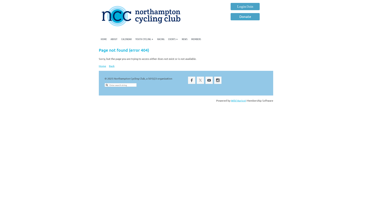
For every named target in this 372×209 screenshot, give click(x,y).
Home (102, 65)
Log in (245, 6)
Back (112, 65)
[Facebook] (191, 80)
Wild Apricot (238, 100)
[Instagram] (217, 80)
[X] (200, 80)
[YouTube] (209, 80)
